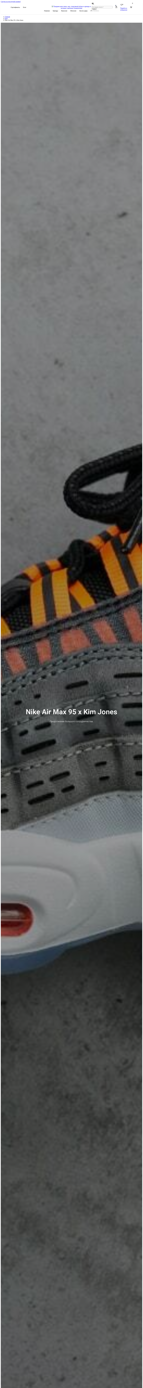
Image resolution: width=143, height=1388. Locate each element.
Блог (24, 7)
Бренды (55, 11)
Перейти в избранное (123, 9)
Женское (73, 11)
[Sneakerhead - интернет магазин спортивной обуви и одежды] (71, 8)
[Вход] (116, 7)
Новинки (47, 11)
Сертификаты (15, 7)
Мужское (64, 11)
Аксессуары (83, 11)
